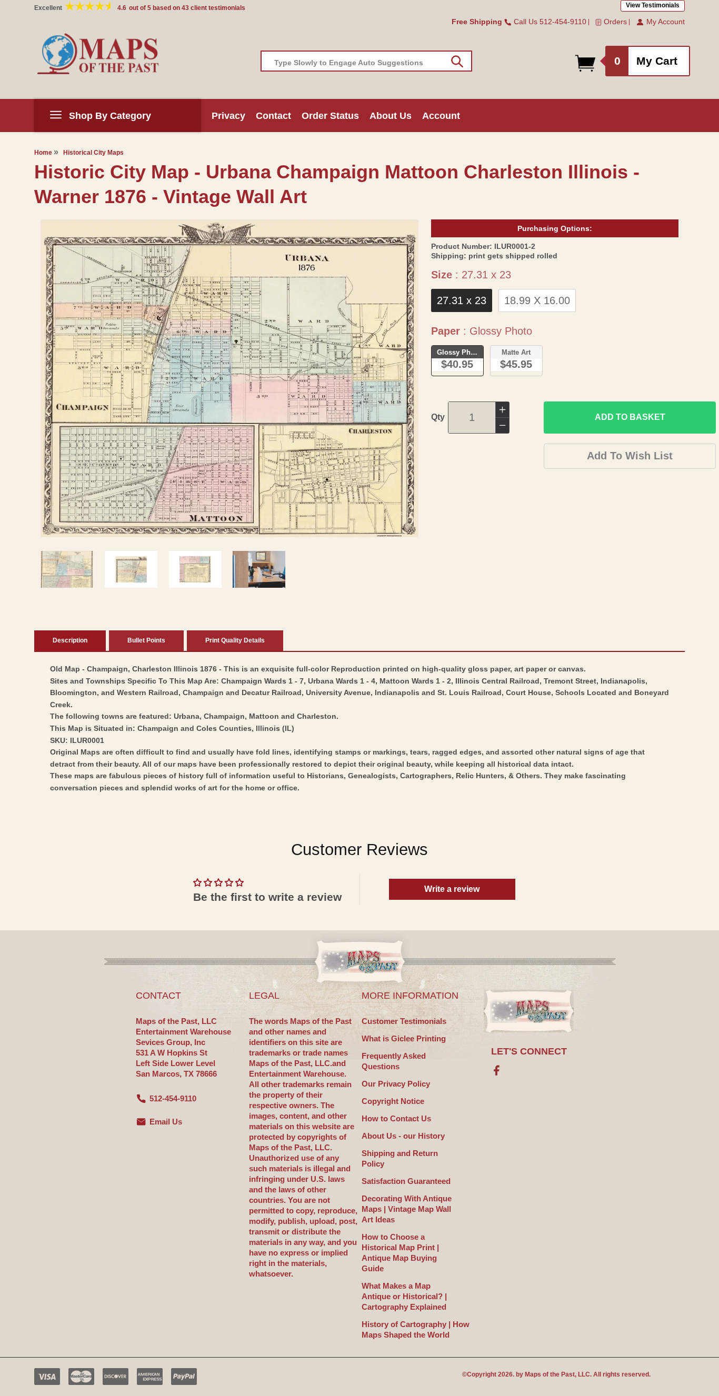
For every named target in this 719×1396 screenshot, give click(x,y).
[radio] (461, 300)
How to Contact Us (396, 1118)
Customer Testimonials (404, 1021)
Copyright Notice (393, 1101)
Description (70, 640)
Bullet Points (146, 640)
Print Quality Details (235, 640)
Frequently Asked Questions (394, 1061)
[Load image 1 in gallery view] (67, 569)
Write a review (452, 889)
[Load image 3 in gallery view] (195, 569)
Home (43, 152)
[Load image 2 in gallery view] (131, 569)
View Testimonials (653, 5)
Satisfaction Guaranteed (406, 1181)
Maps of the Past (550, 1374)
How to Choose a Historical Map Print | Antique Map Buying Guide (400, 1252)
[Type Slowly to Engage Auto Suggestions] (457, 62)
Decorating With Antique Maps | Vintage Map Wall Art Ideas (407, 1209)
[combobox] (366, 61)
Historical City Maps (93, 152)
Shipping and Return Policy (400, 1158)
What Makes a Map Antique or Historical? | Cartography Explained (404, 1296)
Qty (438, 417)
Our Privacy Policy (396, 1083)
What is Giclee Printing (404, 1038)
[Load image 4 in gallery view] (259, 569)
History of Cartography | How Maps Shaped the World (416, 1329)
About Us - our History (403, 1135)
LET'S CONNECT (529, 1051)
